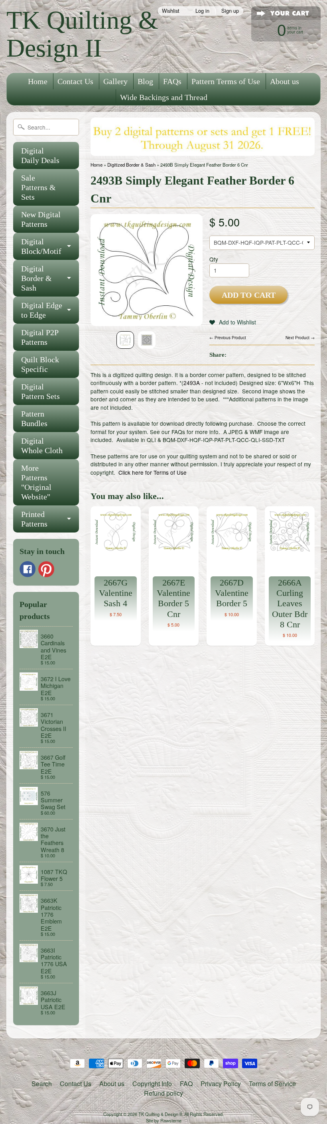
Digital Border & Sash (36, 278)
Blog (145, 81)
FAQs (172, 81)
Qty (213, 259)
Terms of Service (272, 1083)
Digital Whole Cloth (42, 445)
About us (284, 81)
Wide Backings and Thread (163, 97)
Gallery (115, 81)
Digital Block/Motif (41, 246)
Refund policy (163, 1093)
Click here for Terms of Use (152, 472)
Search (42, 1083)
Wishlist (170, 11)
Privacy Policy (221, 1083)
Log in (202, 11)
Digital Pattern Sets (40, 391)
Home (37, 81)
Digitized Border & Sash (131, 164)
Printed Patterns (34, 519)
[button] (232, 322)
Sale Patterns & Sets (38, 187)
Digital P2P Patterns (40, 337)
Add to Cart (249, 295)
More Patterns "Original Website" (36, 482)
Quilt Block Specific (40, 364)
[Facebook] (27, 569)
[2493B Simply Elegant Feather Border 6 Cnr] (125, 340)
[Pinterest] (46, 569)
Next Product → (300, 337)
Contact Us (75, 81)
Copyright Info (152, 1083)
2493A (191, 383)
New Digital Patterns (41, 219)
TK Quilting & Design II (82, 34)
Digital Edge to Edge (41, 310)
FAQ (186, 1083)
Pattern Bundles (34, 418)
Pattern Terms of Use (225, 81)
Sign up (230, 11)
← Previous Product (227, 337)
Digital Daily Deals (40, 155)
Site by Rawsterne (163, 1120)
